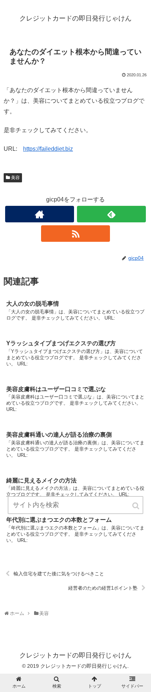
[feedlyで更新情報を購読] (111, 214)
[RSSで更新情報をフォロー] (75, 233)
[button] (136, 506)
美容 (15, 177)
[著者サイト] (39, 214)
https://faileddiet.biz (48, 149)
